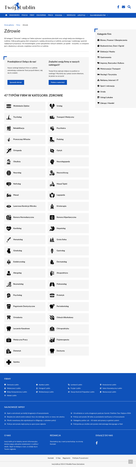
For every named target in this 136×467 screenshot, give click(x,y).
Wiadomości (14, 15)
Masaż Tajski (62, 184)
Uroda (103, 92)
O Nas (58, 458)
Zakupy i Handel (107, 103)
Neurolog (17, 173)
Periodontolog (63, 306)
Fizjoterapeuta (63, 340)
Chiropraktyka (63, 329)
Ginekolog (17, 251)
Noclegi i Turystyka (108, 75)
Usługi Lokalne (106, 97)
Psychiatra (61, 128)
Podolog (60, 139)
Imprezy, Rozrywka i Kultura (112, 63)
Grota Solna (62, 240)
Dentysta (61, 351)
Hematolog (18, 240)
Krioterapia (61, 206)
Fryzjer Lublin (76, 388)
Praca (50, 15)
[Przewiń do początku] (130, 462)
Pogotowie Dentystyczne (24, 306)
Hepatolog (61, 228)
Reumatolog (18, 284)
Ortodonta (17, 317)
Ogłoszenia (41, 15)
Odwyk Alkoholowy (65, 317)
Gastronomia (105, 57)
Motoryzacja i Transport (110, 69)
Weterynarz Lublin (14, 388)
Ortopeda (17, 150)
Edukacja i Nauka (107, 52)
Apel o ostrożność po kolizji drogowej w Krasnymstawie (28, 413)
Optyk (59, 150)
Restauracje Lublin (109, 392)
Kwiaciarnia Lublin (109, 385)
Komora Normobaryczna (23, 217)
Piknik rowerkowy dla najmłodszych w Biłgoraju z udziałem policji (31, 420)
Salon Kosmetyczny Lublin (112, 388)
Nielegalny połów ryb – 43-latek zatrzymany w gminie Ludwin (96, 420)
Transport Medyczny (65, 117)
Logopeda (61, 195)
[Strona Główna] (6, 15)
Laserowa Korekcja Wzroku (24, 206)
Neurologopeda (63, 162)
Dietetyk (17, 351)
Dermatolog (62, 262)
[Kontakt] (123, 7)
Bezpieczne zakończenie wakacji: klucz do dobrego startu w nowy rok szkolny (35, 417)
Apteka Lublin (44, 385)
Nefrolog (17, 184)
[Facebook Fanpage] (117, 7)
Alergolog (17, 273)
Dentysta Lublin (13, 385)
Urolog (59, 106)
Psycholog (17, 295)
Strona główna (9, 25)
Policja (25, 15)
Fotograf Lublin (44, 388)
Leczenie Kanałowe (21, 329)
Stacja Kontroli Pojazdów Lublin (82, 392)
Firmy (32, 15)
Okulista (17, 162)
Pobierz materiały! (58, 82)
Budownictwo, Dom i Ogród (112, 46)
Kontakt (53, 444)
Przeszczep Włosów (21, 139)
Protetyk (60, 295)
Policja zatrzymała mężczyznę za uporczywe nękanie (26, 424)
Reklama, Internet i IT (109, 80)
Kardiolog (17, 228)
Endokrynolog (19, 262)
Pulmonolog (62, 284)
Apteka (16, 362)
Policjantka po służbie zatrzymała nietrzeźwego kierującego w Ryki (98, 424)
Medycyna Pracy (20, 340)
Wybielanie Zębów (21, 106)
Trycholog (17, 117)
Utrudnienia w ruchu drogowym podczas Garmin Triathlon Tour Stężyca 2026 (102, 413)
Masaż (16, 195)
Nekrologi (71, 15)
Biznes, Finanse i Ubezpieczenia (113, 40)
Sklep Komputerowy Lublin (17, 392)
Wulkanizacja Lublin (46, 392)
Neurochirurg (62, 173)
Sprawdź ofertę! (16, 82)
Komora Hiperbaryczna (66, 217)
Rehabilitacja (18, 128)
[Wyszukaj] (129, 6)
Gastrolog (61, 251)
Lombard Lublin (76, 385)
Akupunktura (62, 273)
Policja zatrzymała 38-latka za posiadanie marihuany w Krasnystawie (98, 417)
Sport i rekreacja (107, 86)
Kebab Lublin (12, 395)
